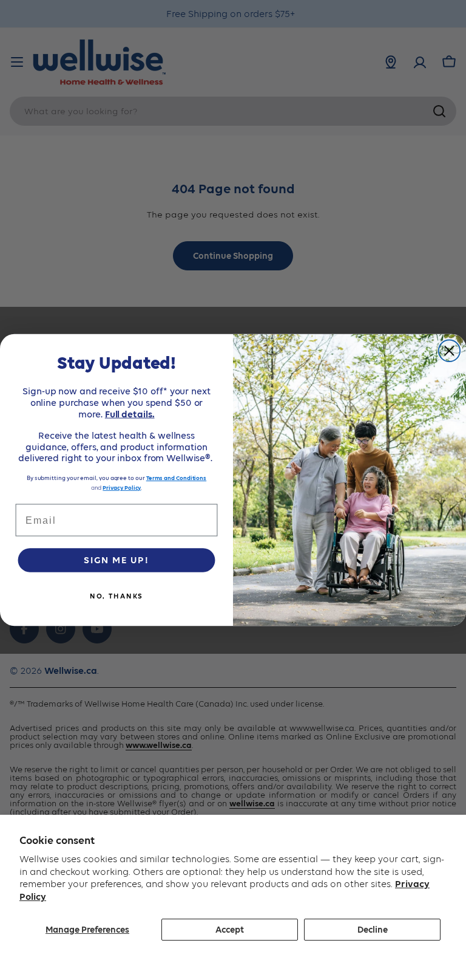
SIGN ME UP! (116, 560)
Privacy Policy (122, 488)
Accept (229, 929)
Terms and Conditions (176, 478)
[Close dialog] (449, 350)
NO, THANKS (117, 596)
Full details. (130, 414)
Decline (372, 929)
